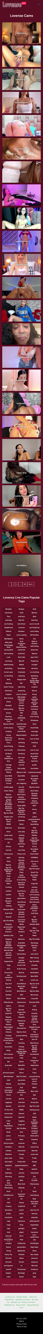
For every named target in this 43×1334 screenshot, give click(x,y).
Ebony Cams (21, 1305)
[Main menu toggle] (38, 4)
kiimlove (22, 56)
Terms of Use (22, 1327)
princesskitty (21, 334)
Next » (31, 584)
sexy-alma (21, 311)
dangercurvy (22, 519)
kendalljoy (21, 565)
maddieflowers (21, 496)
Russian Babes (22, 1297)
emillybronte (21, 264)
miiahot (21, 125)
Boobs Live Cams (28, 1302)
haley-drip (21, 473)
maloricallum (21, 241)
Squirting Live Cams (22, 1300)
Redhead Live (9, 1305)
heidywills (21, 403)
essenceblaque (21, 149)
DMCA (21, 1321)
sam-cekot (21, 172)
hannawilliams (21, 102)
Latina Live (33, 1297)
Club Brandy (9, 1300)
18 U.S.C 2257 (21, 1319)
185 (24, 584)
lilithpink (21, 426)
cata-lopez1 (21, 287)
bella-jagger (21, 380)
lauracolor (21, 218)
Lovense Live (10, 1297)
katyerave (21, 33)
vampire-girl (21, 79)
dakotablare (21, 357)
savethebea (21, 542)
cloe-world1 (21, 449)
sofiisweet (21, 195)
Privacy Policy (21, 1324)
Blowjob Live (16, 1302)
